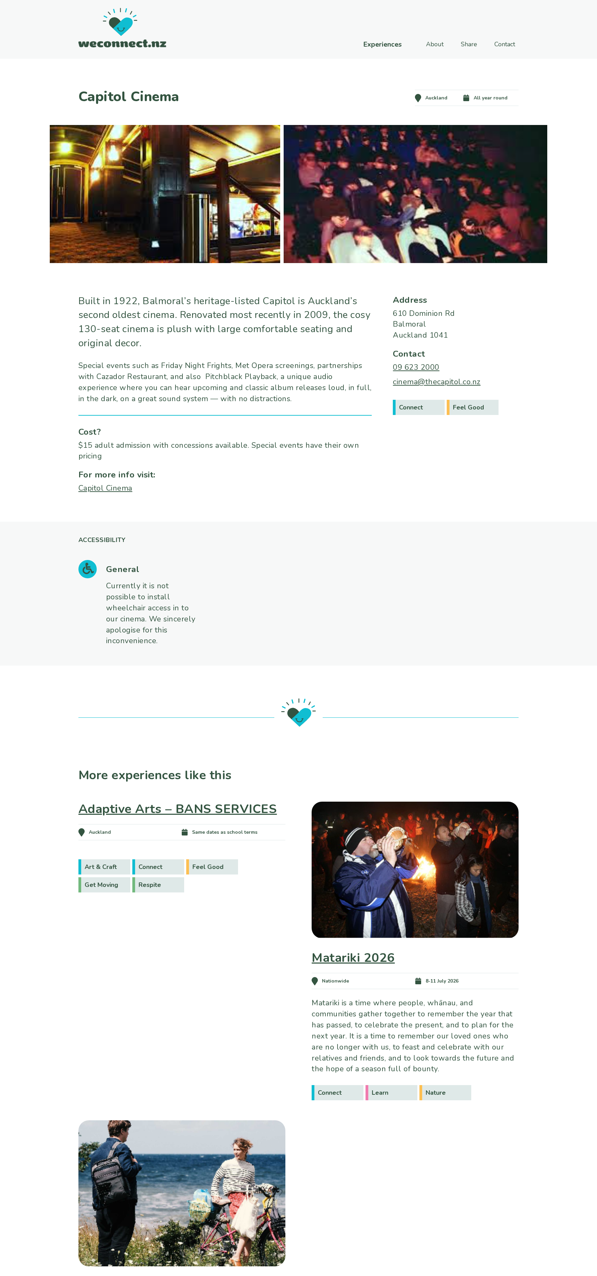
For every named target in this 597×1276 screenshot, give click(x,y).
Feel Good (468, 407)
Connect (411, 407)
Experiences (382, 44)
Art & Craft (101, 867)
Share (469, 44)
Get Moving (101, 885)
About (435, 44)
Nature (436, 1093)
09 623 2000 (416, 367)
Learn (380, 1093)
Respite (150, 885)
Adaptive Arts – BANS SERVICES (177, 809)
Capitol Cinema (105, 488)
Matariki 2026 (353, 957)
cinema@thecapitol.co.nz (437, 382)
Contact (504, 44)
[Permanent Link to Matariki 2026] (415, 948)
